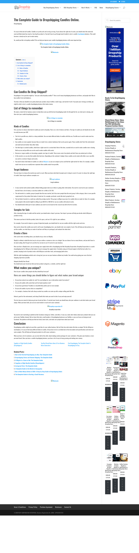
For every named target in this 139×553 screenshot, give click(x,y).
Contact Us (67, 507)
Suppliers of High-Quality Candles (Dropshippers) (23, 344)
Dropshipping (18, 23)
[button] (115, 132)
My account (113, 1)
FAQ (95, 8)
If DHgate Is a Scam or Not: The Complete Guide (29, 360)
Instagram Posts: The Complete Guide (26, 366)
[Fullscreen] (123, 135)
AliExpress (46, 161)
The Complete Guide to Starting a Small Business (29, 374)
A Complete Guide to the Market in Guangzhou (28, 369)
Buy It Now (108, 394)
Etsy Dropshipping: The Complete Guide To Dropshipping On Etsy (79, 344)
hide (24, 60)
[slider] (114, 135)
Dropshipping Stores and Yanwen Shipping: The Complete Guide (33, 357)
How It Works (85, 8)
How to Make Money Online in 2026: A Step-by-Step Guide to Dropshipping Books (38, 371)
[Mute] (121, 135)
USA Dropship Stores (70, 8)
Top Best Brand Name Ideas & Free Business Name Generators (53, 344)
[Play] (108, 135)
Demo (101, 8)
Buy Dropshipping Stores (51, 8)
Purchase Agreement (46, 507)
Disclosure (58, 507)
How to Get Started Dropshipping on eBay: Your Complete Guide (33, 355)
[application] (115, 132)
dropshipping (81, 34)
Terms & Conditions (20, 507)
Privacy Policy (33, 507)
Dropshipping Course (112, 8)
